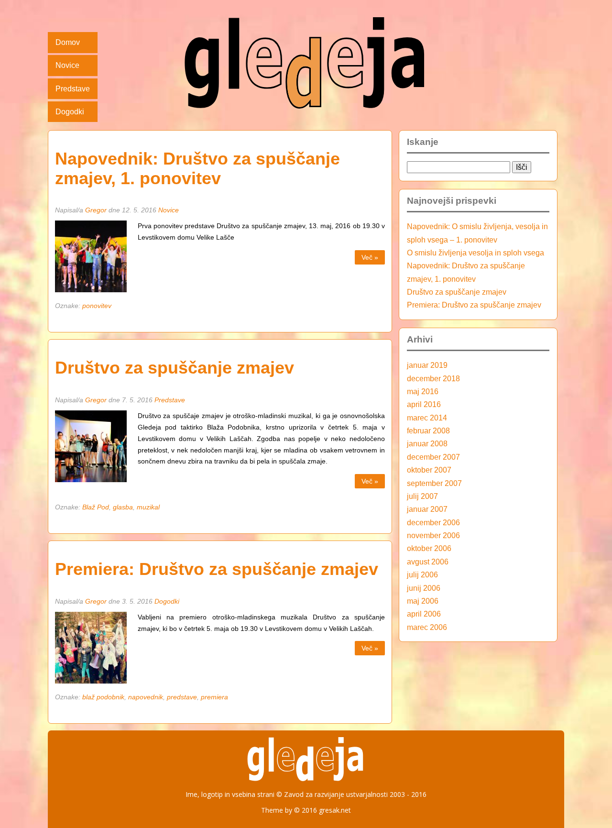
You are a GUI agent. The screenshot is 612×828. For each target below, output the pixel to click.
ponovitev (96, 305)
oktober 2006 (429, 548)
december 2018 (433, 378)
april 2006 (424, 613)
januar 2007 (427, 509)
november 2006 (433, 535)
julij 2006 (422, 574)
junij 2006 (423, 588)
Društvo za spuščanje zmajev (174, 367)
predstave (182, 697)
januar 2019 (427, 365)
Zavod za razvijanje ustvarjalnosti (336, 794)
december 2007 (433, 457)
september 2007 (434, 483)
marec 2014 (427, 417)
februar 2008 (428, 430)
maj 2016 (422, 391)
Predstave (72, 88)
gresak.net (335, 810)
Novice (67, 65)
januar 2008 (427, 443)
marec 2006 (427, 627)
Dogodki (69, 111)
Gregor (96, 210)
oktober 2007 (429, 469)
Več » (369, 257)
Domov (67, 42)
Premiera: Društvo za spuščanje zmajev (216, 569)
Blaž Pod (95, 507)
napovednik (145, 697)
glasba (123, 507)
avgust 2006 (427, 561)
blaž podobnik (103, 697)
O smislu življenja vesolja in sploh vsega (475, 252)
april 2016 (424, 404)
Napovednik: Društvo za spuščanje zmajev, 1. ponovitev (197, 168)
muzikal (148, 507)
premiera (214, 697)
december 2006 (433, 522)
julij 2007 (422, 496)
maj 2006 (422, 600)
